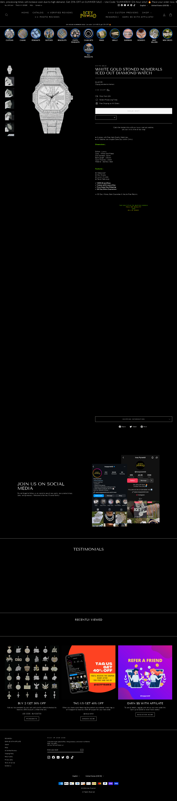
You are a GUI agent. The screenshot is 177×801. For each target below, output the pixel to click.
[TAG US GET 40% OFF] (89, 672)
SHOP (146, 12)
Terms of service (10, 762)
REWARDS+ (8, 738)
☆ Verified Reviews (60, 12)
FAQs (31, 5)
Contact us (39, 5)
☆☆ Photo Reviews (47, 17)
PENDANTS (31, 719)
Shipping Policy (9, 753)
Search (7, 744)
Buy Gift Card (9, 5)
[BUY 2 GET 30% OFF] (32, 672)
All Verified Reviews (11, 750)
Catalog (38, 12)
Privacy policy (9, 759)
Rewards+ (112, 17)
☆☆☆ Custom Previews (123, 12)
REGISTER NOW (145, 714)
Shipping (97, 84)
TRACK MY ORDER (21, 5)
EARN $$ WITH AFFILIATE (13, 741)
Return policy (9, 756)
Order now (88, 719)
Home (25, 12)
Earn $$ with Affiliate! (138, 17)
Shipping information (134, 419)
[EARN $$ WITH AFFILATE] (145, 672)
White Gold (101, 65)
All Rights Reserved (88, 792)
